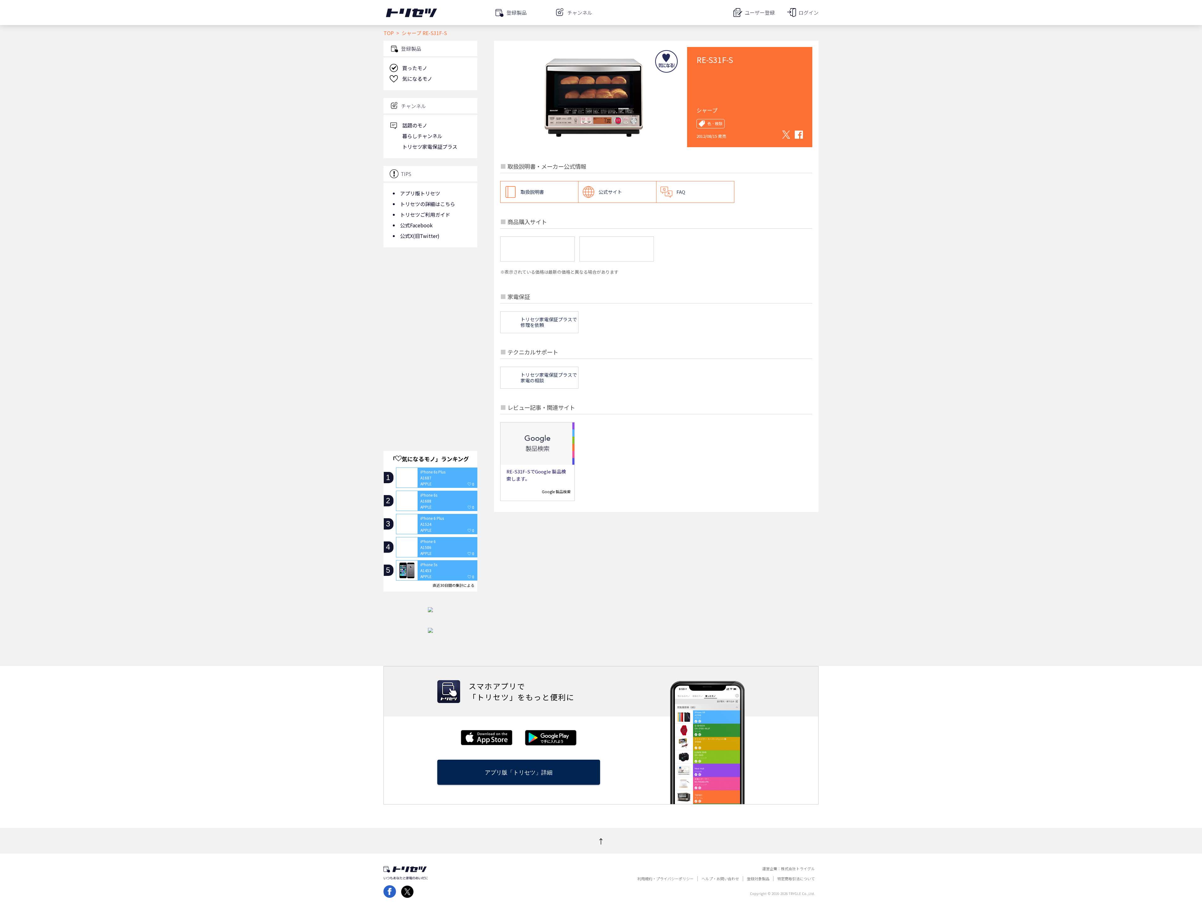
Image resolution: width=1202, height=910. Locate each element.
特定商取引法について (796, 878)
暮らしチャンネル (422, 136)
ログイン (809, 12)
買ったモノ (414, 68)
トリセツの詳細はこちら (427, 204)
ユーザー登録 (760, 12)
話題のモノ (414, 125)
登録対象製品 (758, 878)
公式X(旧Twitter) (419, 236)
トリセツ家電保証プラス (429, 146)
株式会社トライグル (798, 868)
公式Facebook (416, 225)
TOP (388, 33)
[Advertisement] (430, 302)
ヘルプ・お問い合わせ (720, 878)
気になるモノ (417, 78)
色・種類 (714, 124)
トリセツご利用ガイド (425, 214)
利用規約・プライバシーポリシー (665, 878)
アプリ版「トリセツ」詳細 (518, 772)
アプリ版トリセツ (420, 193)
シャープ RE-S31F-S (424, 33)
